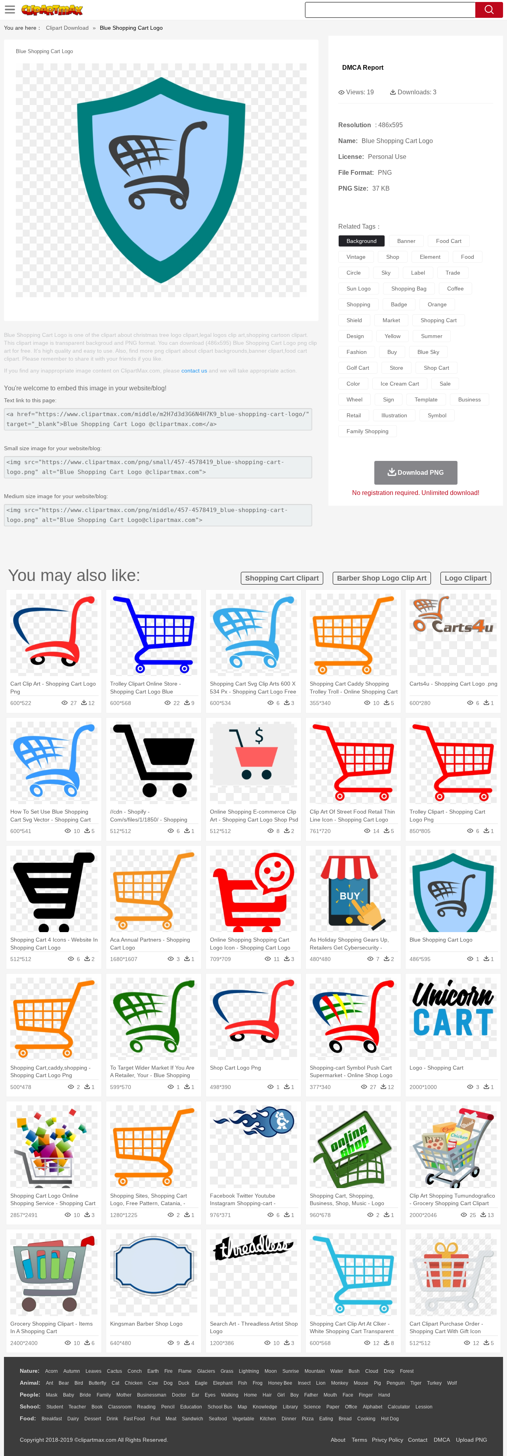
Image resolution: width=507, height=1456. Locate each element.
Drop (389, 1371)
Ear (195, 1395)
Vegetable (243, 1419)
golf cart (358, 368)
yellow (392, 336)
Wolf (452, 1383)
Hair (267, 1395)
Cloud (371, 1371)
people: (30, 1394)
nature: (30, 1371)
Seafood (218, 1419)
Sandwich (192, 1419)
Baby (68, 1395)
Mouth (330, 1395)
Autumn (71, 1371)
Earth (153, 1371)
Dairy (73, 1419)
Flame (185, 1371)
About (338, 1440)
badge (399, 304)
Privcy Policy (387, 1440)
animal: (30, 1383)
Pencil (168, 1407)
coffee (455, 288)
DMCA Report (362, 67)
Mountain (315, 1371)
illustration (394, 415)
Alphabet (372, 1407)
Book (97, 1407)
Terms (359, 1440)
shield (354, 320)
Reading (146, 1407)
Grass (227, 1371)
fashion (357, 352)
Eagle (201, 1383)
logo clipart (466, 578)
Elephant (223, 1383)
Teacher (77, 1407)
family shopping (368, 431)
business (469, 399)
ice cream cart (400, 383)
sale (445, 383)
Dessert (92, 1419)
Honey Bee (280, 1383)
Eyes (210, 1395)
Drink (112, 1419)
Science (312, 1407)
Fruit (155, 1419)
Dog (168, 1383)
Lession (424, 1407)
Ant (49, 1383)
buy (392, 352)
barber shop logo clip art (382, 578)
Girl (281, 1395)
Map (242, 1407)
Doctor (179, 1395)
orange (437, 304)
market (391, 320)
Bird (78, 1383)
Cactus (114, 1371)
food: (28, 1418)
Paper (332, 1407)
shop (392, 257)
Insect (304, 1383)
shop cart (436, 368)
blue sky (428, 352)
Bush (354, 1371)
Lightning (249, 1371)
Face (348, 1395)
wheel (354, 399)
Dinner (289, 1419)
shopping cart (439, 320)
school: (30, 1406)
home (250, 1395)
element (430, 257)
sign (388, 399)
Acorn (51, 1371)
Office (351, 1407)
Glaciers (206, 1371)
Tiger (415, 1383)
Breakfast (52, 1419)
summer (431, 336)
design (355, 336)
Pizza (308, 1419)
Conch (135, 1371)
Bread (345, 1419)
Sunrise (290, 1371)
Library (290, 1407)
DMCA (442, 1440)
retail (354, 415)
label (418, 272)
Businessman (151, 1395)
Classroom (120, 1407)
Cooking (366, 1419)
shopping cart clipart (282, 578)
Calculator (399, 1407)
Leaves (93, 1371)
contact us (194, 370)
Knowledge (265, 1407)
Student (54, 1407)
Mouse (361, 1383)
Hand (384, 1395)
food (467, 257)
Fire (168, 1371)
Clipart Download (67, 28)
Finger (366, 1395)
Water (336, 1371)
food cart (448, 241)
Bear (64, 1383)
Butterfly (97, 1383)
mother (124, 1395)
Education (191, 1407)
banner (406, 241)
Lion (321, 1383)
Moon (271, 1371)
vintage (356, 257)
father (311, 1395)
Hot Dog (390, 1419)
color (353, 383)
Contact (417, 1440)
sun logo (359, 288)
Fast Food (134, 1419)
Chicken (134, 1383)
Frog (258, 1383)
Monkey (339, 1383)
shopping (358, 304)
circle (354, 272)
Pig (377, 1383)
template (426, 399)
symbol (437, 415)
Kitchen (268, 1419)
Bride (85, 1395)
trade (453, 272)
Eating (326, 1419)
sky (386, 272)
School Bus (220, 1407)
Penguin (396, 1383)
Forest (407, 1371)
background (362, 241)
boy (294, 1395)
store (396, 368)
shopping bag (409, 288)
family (104, 1395)
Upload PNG (471, 1440)
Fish (242, 1383)
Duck (183, 1383)
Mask (51, 1395)
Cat (115, 1383)
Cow (153, 1383)
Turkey (434, 1383)
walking (229, 1395)
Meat (171, 1419)
